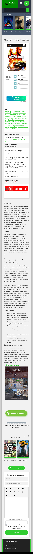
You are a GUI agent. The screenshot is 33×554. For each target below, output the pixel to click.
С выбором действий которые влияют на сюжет (16, 122)
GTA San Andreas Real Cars (10, 460)
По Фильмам (22, 113)
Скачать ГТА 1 (23, 460)
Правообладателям (11, 541)
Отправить (16, 532)
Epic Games (8, 116)
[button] (6, 488)
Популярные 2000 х (11, 127)
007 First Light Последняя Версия (19, 32)
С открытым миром (19, 111)
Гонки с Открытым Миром (13, 114)
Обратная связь (10, 545)
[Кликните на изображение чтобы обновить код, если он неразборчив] (16, 528)
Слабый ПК (8, 111)
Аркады (17, 118)
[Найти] (27, 10)
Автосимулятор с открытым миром (16, 128)
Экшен (11, 118)
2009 (23, 114)
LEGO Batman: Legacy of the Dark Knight (8, 32)
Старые (15, 113)
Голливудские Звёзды (19, 116)
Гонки (6, 118)
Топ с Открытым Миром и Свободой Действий (14, 120)
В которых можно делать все (14, 125)
